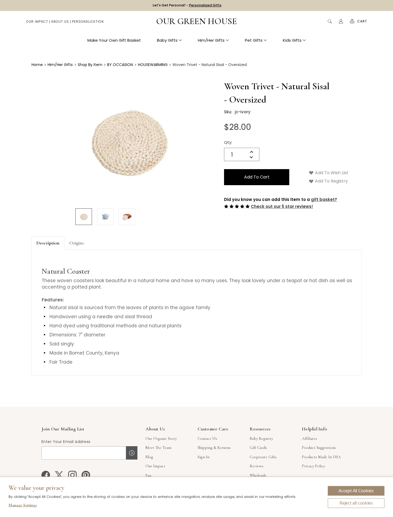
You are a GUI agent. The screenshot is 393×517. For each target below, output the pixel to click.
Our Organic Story (161, 438)
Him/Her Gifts (211, 40)
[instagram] (72, 475)
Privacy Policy (313, 466)
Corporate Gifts (263, 456)
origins (76, 243)
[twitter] (59, 475)
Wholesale (258, 475)
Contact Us (207, 438)
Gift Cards (258, 447)
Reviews (256, 466)
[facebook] (45, 475)
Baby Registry (261, 438)
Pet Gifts (254, 40)
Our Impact (37, 21)
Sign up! (131, 453)
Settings (23, 506)
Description (47, 243)
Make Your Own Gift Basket (114, 40)
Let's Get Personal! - (187, 5)
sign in (203, 456)
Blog (149, 456)
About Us (60, 21)
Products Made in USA (321, 456)
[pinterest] (86, 475)
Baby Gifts (167, 40)
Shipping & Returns (214, 447)
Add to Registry (331, 181)
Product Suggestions (319, 447)
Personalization (88, 21)
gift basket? (324, 199)
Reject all (356, 503)
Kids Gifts (292, 40)
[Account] (340, 21)
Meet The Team (158, 447)
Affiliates (309, 438)
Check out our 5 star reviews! (282, 206)
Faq (148, 475)
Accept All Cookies (355, 491)
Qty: (228, 142)
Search (330, 21)
